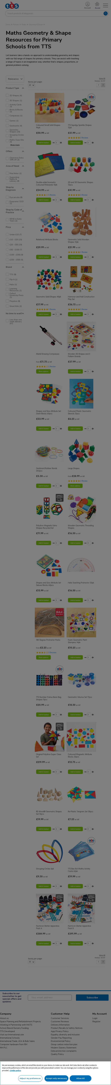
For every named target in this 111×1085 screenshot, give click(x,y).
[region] (55, 1073)
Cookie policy (15, 1070)
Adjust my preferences (30, 1078)
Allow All (80, 1078)
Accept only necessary (56, 1078)
